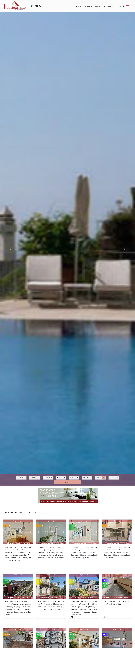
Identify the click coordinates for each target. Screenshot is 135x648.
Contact (118, 6)
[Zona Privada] (123, 6)
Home (78, 6)
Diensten (97, 6)
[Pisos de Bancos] (67, 496)
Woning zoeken (67, 482)
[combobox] (34, 478)
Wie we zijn (87, 6)
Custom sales (107, 6)
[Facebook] (35, 6)
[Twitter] (40, 6)
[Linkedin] (37, 6)
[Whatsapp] (32, 6)
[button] (10, 249)
